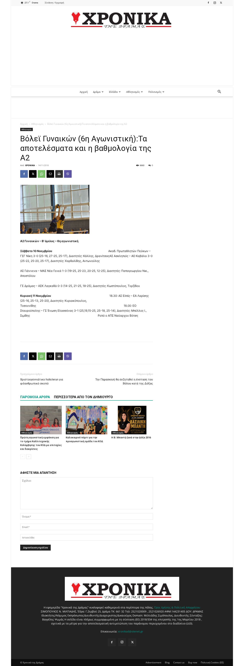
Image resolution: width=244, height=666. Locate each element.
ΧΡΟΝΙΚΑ (30, 165)
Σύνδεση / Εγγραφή (54, 2)
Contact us (179, 662)
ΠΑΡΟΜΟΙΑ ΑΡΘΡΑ (35, 397)
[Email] (50, 174)
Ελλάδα (113, 92)
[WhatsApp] (41, 174)
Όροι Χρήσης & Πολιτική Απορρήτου (177, 607)
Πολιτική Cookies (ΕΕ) (212, 662)
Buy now (192, 662)
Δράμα (96, 92)
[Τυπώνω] (59, 174)
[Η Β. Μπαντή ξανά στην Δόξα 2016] (132, 420)
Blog (167, 662)
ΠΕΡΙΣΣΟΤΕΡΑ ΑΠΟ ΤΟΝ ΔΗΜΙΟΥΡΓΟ (83, 397)
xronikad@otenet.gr (130, 631)
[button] (219, 92)
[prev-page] (22, 456)
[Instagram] (215, 2)
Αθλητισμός (133, 92)
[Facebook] (208, 2)
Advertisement (153, 662)
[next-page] (28, 456)
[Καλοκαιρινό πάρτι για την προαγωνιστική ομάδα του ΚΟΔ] (86, 420)
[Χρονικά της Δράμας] (122, 18)
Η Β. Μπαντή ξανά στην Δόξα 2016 (131, 437)
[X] (221, 2)
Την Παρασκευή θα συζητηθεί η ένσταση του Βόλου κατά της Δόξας (124, 381)
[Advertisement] (122, 58)
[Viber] (68, 174)
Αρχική (84, 92)
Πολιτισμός (154, 92)
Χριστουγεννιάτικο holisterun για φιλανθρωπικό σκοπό (41, 381)
